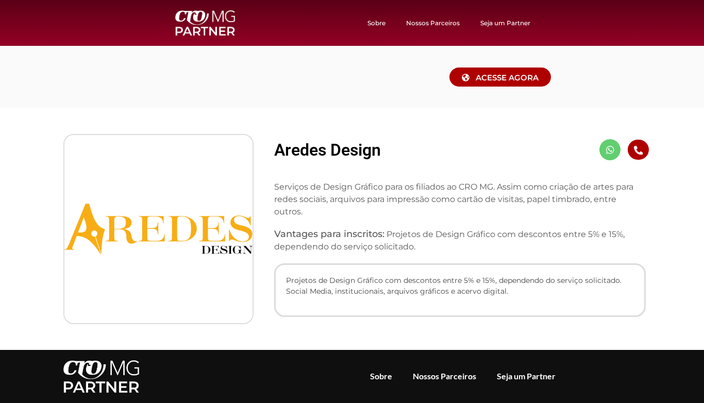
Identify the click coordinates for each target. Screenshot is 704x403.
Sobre (376, 23)
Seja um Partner (505, 23)
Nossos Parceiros (433, 23)
